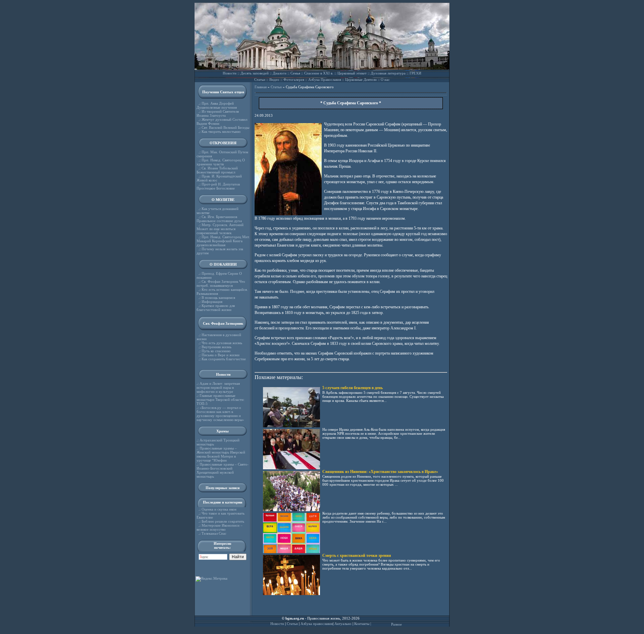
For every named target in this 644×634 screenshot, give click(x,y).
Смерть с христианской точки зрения (356, 555)
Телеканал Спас (214, 533)
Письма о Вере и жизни (220, 355)
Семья (295, 73)
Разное (396, 624)
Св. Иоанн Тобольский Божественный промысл (217, 170)
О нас (385, 79)
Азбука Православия (324, 79)
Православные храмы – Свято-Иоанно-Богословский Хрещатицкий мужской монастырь (223, 470)
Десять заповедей (254, 73)
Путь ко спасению (216, 351)
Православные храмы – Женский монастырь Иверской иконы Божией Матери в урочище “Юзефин (221, 454)
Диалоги (279, 73)
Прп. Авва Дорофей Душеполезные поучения (217, 105)
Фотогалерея (293, 79)
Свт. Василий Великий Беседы (225, 127)
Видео (274, 79)
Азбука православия (317, 624)
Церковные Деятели (361, 79)
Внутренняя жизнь (216, 347)
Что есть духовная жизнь (222, 343)
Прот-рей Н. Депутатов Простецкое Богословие (218, 186)
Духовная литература (388, 73)
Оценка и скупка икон (219, 509)
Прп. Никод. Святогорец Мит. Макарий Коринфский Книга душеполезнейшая (223, 241)
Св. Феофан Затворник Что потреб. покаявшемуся (221, 283)
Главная (261, 87)
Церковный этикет (352, 73)
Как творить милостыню (221, 131)
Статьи (259, 79)
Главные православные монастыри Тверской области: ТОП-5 (221, 399)
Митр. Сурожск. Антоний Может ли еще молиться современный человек (220, 229)
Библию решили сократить (223, 521)
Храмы (222, 431)
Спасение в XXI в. (318, 73)
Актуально (343, 624)
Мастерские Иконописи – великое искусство (220, 527)
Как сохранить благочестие (224, 359)
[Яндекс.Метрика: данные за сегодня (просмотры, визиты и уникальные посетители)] (211, 579)
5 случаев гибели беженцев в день (352, 387)
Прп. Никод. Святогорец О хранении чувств (221, 162)
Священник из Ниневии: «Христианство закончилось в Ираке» (380, 471)
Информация (212, 302)
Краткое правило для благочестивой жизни (216, 308)
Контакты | (362, 624)
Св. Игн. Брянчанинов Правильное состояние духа (219, 219)
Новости (229, 73)
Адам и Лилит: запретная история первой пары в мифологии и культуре (218, 387)
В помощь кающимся (218, 298)
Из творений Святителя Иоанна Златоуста (218, 113)
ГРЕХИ (415, 73)
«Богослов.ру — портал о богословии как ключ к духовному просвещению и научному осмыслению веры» (220, 414)
